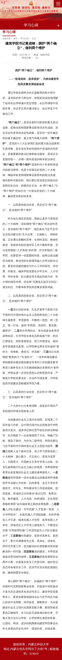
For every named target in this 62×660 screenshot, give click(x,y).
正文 (34, 38)
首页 (15, 38)
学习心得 (25, 38)
